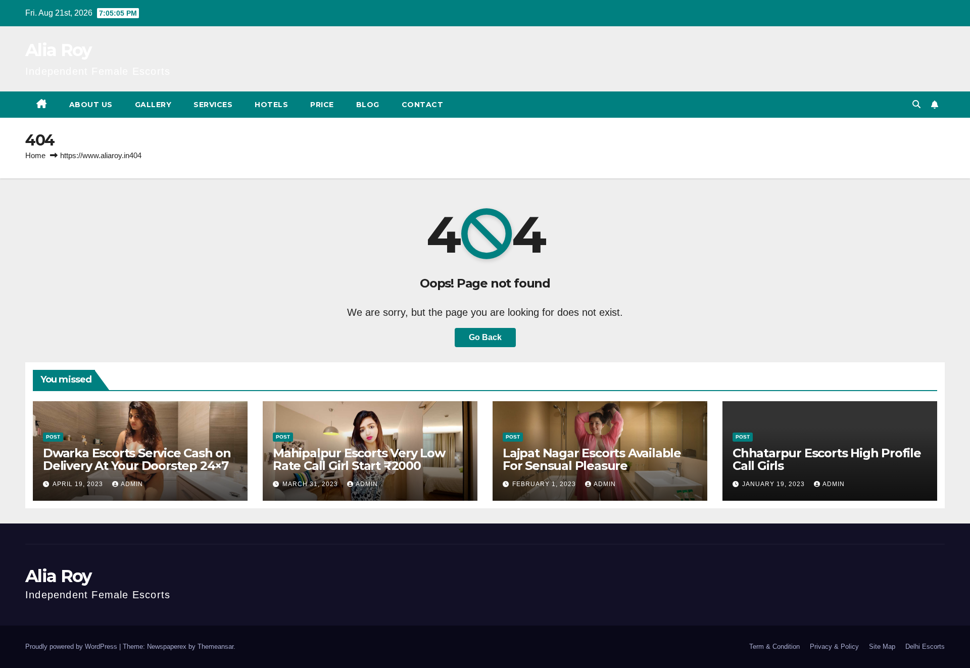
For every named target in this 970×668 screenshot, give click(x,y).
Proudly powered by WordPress (72, 646)
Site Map (882, 646)
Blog (367, 104)
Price (322, 104)
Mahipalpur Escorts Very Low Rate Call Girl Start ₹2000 (359, 459)
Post (53, 437)
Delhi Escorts (925, 646)
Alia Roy (58, 50)
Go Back (485, 337)
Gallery (153, 104)
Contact (423, 104)
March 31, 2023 (311, 484)
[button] (916, 104)
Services (212, 104)
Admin (132, 484)
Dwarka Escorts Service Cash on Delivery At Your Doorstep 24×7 (137, 459)
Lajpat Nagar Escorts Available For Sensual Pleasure (592, 459)
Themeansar (215, 646)
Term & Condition (774, 646)
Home (35, 155)
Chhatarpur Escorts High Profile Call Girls (827, 459)
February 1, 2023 (545, 484)
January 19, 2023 (774, 484)
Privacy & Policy (834, 646)
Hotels (271, 104)
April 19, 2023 (79, 484)
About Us (91, 104)
